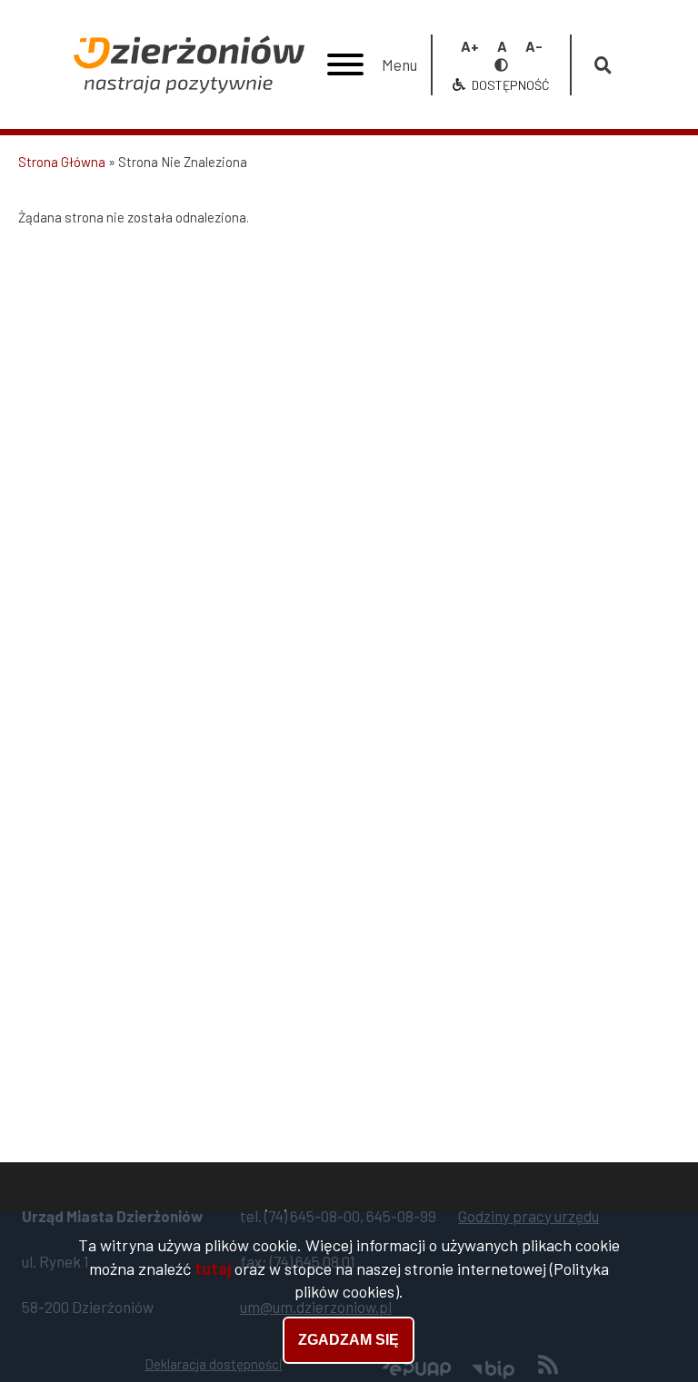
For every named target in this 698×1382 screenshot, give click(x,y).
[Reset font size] (502, 45)
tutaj (212, 1268)
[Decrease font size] (534, 45)
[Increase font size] (470, 45)
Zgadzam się (348, 1339)
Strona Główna (61, 161)
